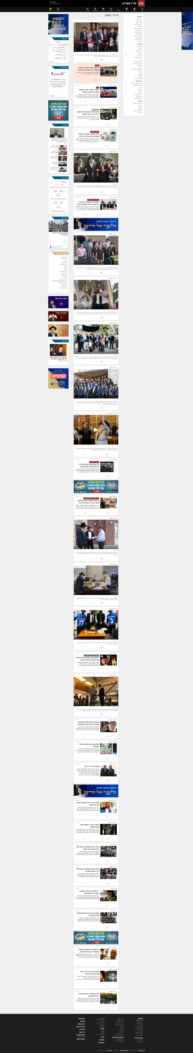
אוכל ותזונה (121, 1030)
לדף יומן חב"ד (51, 61)
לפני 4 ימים (65, 235)
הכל (126, 19)
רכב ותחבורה (120, 1033)
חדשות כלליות (139, 1035)
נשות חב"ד (140, 1031)
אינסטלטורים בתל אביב (62, 282)
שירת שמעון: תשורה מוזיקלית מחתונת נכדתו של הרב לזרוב (88, 135)
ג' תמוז (102, 1021)
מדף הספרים (120, 1020)
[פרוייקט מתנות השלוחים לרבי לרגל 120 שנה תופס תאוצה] (108, 466)
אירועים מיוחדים (100, 1023)
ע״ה (59, 48)
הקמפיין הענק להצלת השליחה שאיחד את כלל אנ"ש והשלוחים (88, 723)
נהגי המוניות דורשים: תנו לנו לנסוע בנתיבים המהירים (60, 233)
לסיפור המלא (81, 775)
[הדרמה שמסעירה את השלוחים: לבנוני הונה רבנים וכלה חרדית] (108, 503)
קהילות (141, 1025)
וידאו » (76, 413)
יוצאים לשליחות (139, 1029)
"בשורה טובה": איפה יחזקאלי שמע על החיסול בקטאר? (89, 91)
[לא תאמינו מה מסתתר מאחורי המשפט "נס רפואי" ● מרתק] (108, 954)
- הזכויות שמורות (105, 1050)
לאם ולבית (121, 1026)
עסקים (82, 1021)
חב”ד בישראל (139, 1020)
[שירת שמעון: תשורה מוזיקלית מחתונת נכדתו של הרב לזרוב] (108, 136)
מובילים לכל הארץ (63, 279)
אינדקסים (81, 1018)
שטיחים (65, 266)
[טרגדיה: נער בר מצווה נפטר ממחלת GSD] (108, 829)
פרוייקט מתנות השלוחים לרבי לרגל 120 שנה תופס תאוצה (89, 465)
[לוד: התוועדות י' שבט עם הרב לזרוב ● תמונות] (108, 998)
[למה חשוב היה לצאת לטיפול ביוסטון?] (108, 748)
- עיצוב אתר (121, 1050)
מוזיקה (122, 1029)
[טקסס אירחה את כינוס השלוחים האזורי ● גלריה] (108, 917)
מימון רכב (65, 270)
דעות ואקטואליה (119, 1023)
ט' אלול (61, 361)
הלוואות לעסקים (64, 275)
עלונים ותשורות (120, 1021)
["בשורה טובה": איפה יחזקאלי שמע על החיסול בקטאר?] (108, 92)
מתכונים (101, 1042)
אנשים (102, 1030)
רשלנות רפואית (64, 262)
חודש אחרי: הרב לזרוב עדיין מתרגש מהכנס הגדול (89, 973)
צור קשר (82, 1032)
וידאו (102, 1037)
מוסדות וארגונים (100, 1034)
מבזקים (101, 1040)
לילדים (122, 1027)
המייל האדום (80, 1027)
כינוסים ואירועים (139, 1023)
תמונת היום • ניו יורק (92, 766)
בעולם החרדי (139, 1034)
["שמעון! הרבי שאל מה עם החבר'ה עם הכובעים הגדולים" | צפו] (108, 660)
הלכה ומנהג (121, 1018)
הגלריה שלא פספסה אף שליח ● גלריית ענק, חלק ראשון (88, 848)
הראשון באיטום (64, 257)
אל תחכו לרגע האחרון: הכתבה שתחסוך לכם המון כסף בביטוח (88, 69)
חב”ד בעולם (140, 1022)
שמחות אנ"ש (139, 1028)
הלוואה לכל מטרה (63, 271)
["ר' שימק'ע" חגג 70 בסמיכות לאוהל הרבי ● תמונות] (108, 895)
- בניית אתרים (137, 1050)
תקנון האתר (81, 1039)
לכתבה (107, 102)
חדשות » (77, 85)
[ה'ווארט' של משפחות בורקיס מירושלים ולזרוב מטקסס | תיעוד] (108, 204)
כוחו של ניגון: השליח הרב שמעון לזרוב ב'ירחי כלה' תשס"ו (88, 113)
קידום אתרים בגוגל (63, 264)
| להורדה (81, 141)
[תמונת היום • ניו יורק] (108, 770)
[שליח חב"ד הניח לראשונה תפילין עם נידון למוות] (108, 807)
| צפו (90, 119)
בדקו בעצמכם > (83, 74)
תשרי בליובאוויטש (119, 1041)
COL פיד (82, 1029)
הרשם (54, 2)
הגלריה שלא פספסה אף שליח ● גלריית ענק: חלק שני (88, 870)
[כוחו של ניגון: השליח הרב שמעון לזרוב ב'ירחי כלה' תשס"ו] (108, 114)
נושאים (102, 1033)
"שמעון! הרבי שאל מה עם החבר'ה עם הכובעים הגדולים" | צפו (87, 659)
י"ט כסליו (121, 1042)
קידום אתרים (64, 259)
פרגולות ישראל (64, 284)
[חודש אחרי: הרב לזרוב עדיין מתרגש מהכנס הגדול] (108, 976)
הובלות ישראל (64, 273)
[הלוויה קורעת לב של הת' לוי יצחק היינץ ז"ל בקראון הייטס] (58, 350)
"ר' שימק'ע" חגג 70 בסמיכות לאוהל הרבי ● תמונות (89, 892)
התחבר (51, 2)
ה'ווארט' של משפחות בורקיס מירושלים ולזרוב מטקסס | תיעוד (88, 203)
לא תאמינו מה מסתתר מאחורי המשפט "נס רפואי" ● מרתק (88, 950)
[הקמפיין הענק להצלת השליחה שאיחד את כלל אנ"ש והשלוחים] (108, 726)
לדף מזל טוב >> (52, 96)
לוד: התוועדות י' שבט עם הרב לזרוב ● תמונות (89, 995)
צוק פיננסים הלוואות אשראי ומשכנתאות (59, 280)
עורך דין (65, 260)
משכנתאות (65, 277)
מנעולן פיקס (64, 286)
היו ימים (141, 1042)
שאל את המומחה (119, 1024)
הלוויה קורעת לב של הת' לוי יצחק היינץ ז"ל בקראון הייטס (58, 358)
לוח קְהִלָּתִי (81, 1024)
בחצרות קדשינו (139, 1026)
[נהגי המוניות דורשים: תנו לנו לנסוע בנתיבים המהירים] (58, 226)
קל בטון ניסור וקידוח (63, 288)
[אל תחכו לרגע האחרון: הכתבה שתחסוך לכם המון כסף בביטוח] (108, 70)
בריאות (122, 1032)
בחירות (102, 1024)
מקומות (102, 1031)
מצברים (65, 268)
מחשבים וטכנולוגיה (119, 1035)
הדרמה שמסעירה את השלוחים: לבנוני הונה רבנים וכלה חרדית (88, 502)
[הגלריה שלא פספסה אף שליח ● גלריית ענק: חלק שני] (108, 873)
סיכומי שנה (101, 1026)
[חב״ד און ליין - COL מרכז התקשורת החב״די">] (133, 3)
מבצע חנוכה (101, 1018)
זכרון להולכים (139, 1041)
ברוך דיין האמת (139, 1032)
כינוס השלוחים (120, 1039)
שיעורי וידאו (140, 1039)
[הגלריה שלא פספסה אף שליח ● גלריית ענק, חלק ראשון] (108, 851)
